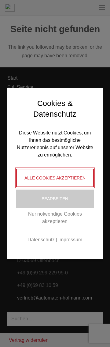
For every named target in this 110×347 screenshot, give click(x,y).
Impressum (70, 239)
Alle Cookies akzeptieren (55, 177)
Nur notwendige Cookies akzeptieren (55, 217)
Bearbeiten (55, 198)
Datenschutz (41, 239)
